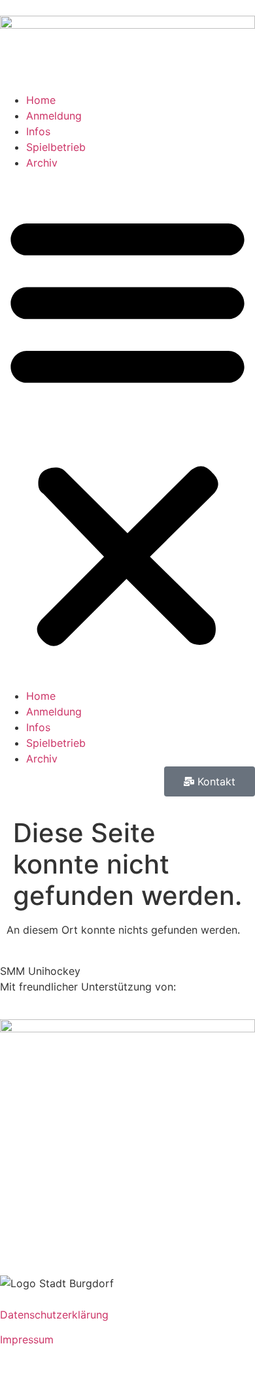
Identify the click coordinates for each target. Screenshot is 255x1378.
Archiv (42, 162)
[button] (127, 429)
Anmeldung (54, 115)
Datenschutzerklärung (54, 1314)
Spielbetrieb (56, 147)
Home (41, 100)
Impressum (27, 1339)
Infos (38, 131)
